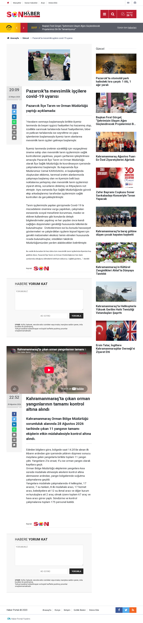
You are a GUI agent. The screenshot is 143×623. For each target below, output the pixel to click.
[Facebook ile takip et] (118, 610)
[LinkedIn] (14, 117)
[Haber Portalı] (23, 14)
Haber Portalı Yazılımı (20, 619)
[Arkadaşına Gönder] (14, 127)
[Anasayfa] (8, 3)
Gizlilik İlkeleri (80, 610)
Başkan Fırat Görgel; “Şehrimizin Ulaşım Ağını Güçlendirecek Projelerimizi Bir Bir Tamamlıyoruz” (71, 28)
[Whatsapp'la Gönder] (14, 122)
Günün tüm (126, 27)
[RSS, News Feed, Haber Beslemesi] (132, 610)
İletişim (67, 610)
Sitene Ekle (52, 3)
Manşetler (17, 3)
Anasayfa (47, 610)
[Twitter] (14, 112)
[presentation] (16, 27)
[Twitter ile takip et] (125, 610)
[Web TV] (128, 2)
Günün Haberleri (31, 3)
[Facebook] (14, 106)
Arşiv (43, 3)
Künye (57, 610)
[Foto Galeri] (134, 2)
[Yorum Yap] (14, 137)
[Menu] (104, 14)
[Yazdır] (14, 132)
